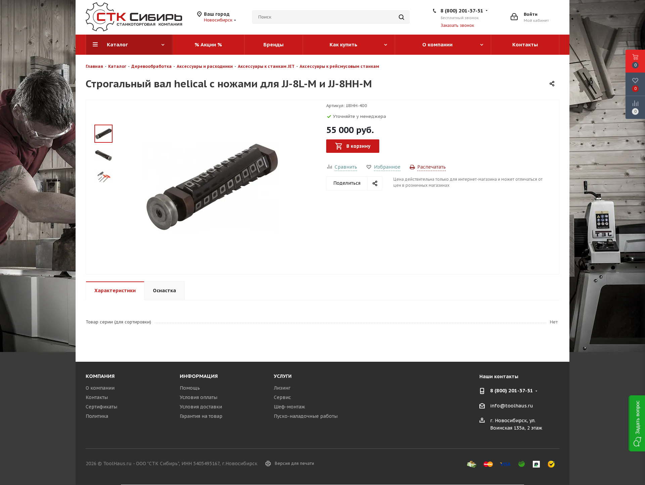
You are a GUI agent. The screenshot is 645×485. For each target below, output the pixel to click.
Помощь (190, 388)
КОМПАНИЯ (100, 376)
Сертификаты (101, 407)
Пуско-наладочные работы (306, 416)
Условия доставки (201, 407)
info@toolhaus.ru (511, 406)
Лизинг (282, 388)
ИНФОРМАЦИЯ (199, 376)
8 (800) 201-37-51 (461, 10)
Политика (97, 416)
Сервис (282, 397)
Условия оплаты (198, 397)
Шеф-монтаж (289, 407)
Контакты (97, 397)
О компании (100, 388)
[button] (637, 423)
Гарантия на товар (201, 416)
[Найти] (401, 17)
